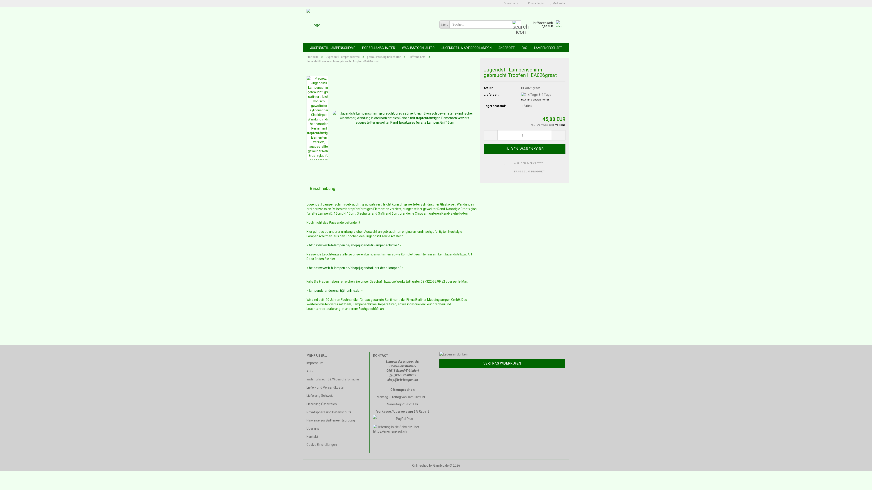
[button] (490, 135)
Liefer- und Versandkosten (326, 387)
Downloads (510, 3)
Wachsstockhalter (418, 48)
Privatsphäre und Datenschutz (329, 412)
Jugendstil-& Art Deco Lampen (466, 48)
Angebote (506, 48)
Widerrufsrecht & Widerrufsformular (333, 379)
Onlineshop (420, 465)
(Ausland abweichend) (535, 99)
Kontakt (312, 437)
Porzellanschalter (378, 48)
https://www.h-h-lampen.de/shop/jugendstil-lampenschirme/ (354, 245)
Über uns (313, 428)
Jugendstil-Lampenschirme (332, 48)
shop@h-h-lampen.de (402, 380)
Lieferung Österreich (322, 404)
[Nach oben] (859, 483)
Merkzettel (558, 3)
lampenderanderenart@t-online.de (334, 290)
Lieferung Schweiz (320, 395)
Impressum (315, 363)
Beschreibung (322, 188)
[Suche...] (517, 25)
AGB (310, 371)
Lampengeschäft (548, 48)
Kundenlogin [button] (535, 3)
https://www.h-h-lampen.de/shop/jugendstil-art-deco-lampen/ (355, 268)
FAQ (524, 48)
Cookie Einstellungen (322, 444)
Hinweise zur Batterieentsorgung (331, 420)
